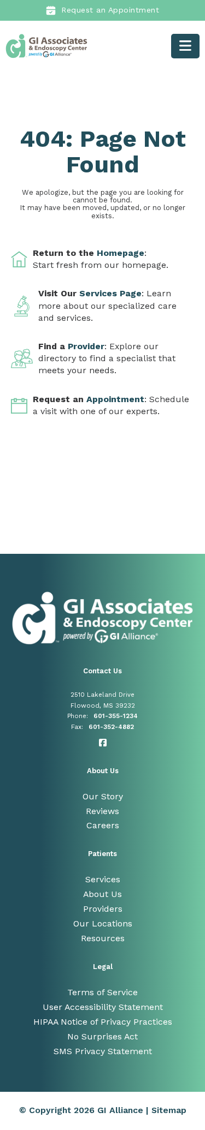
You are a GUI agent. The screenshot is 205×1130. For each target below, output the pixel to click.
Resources (103, 938)
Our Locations (102, 923)
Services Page (110, 293)
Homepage (120, 253)
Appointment (115, 399)
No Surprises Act (102, 1036)
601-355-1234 (115, 716)
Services (102, 879)
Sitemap (168, 1110)
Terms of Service (102, 992)
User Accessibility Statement (103, 1007)
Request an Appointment (110, 9)
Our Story (103, 796)
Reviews (102, 811)
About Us (102, 894)
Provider (86, 346)
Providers (102, 909)
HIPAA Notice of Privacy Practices (102, 1022)
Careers (102, 825)
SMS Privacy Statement (103, 1051)
